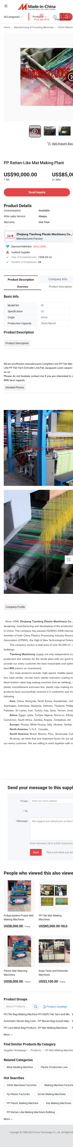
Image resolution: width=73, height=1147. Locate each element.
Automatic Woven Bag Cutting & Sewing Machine (21, 1021)
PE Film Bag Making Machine (20, 1014)
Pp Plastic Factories (18, 1094)
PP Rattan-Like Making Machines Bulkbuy (31, 1112)
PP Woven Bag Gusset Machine (55, 1021)
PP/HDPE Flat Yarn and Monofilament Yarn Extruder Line (55, 1014)
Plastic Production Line (54, 1067)
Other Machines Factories (21, 1085)
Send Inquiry (36, 192)
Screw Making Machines (52, 1094)
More (7, 1119)
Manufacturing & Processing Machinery (34, 27)
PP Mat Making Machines (52, 1027)
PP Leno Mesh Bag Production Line (21, 1027)
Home (7, 27)
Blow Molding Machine (20, 1067)
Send (36, 852)
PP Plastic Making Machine (22, 1103)
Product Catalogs (56, 1006)
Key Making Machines (58, 1103)
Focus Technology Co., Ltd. (47, 1132)
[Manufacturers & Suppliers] (36, 6)
